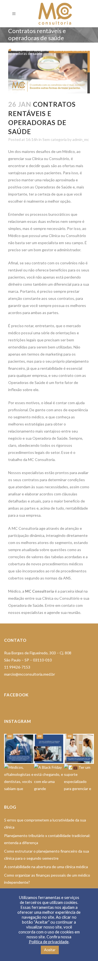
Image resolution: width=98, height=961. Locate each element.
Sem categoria (37, 50)
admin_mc (80, 139)
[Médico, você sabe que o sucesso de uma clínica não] (79, 749)
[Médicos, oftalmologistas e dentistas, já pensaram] (49, 749)
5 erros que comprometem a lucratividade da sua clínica (45, 823)
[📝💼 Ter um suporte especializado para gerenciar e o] (79, 779)
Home (17, 50)
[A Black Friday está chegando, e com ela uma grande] (49, 779)
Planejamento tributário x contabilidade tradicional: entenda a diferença (47, 839)
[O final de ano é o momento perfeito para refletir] (19, 749)
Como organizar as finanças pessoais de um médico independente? (47, 879)
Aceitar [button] (50, 950)
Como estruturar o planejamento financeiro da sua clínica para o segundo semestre (46, 855)
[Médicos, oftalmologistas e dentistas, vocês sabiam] (19, 779)
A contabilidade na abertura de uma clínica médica (46, 866)
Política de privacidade (49, 941)
